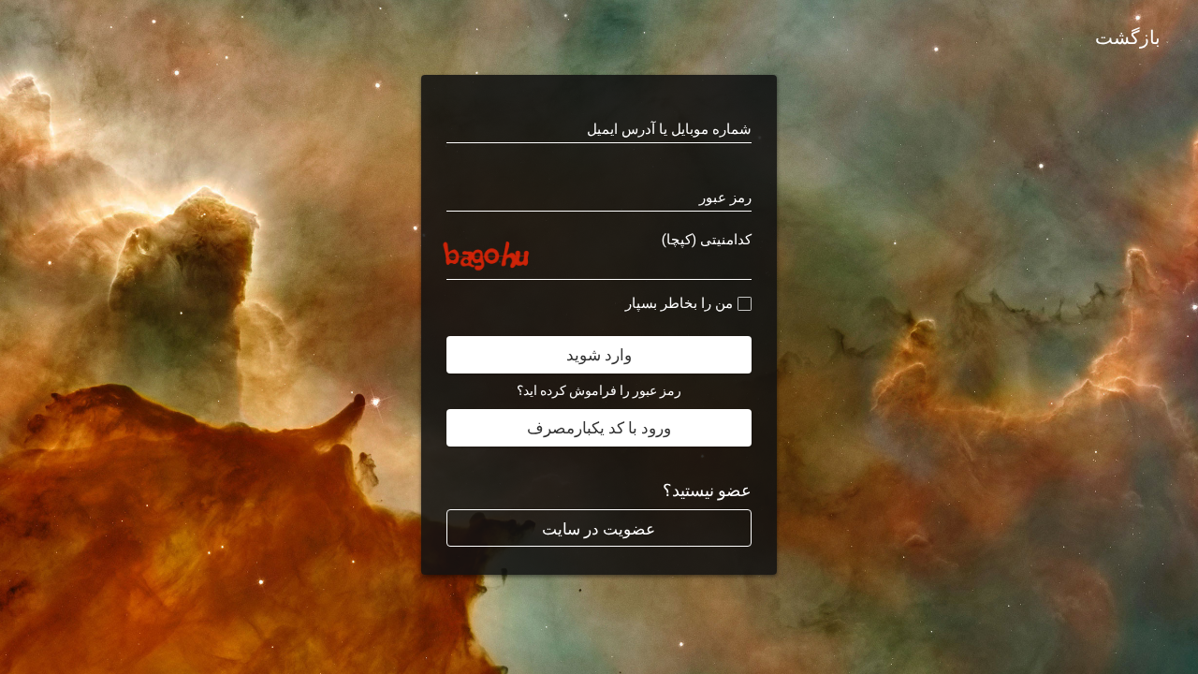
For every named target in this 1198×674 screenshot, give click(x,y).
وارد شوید (599, 354)
